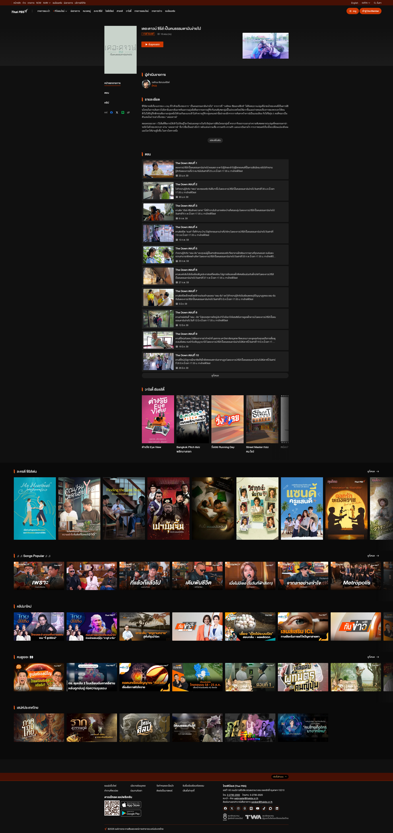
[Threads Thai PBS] (244, 808)
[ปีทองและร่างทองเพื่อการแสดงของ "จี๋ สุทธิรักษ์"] (39, 626)
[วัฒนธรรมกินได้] (197, 727)
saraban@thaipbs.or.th (261, 801)
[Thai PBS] (20, 11)
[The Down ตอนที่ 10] (158, 361)
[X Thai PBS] (231, 808)
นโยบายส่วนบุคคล (138, 785)
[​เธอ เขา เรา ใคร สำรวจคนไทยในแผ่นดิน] (303, 727)
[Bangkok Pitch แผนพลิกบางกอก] (193, 419)
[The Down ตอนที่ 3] (158, 211)
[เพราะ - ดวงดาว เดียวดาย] (39, 576)
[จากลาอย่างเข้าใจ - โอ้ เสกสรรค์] (303, 576)
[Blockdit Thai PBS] (270, 808)
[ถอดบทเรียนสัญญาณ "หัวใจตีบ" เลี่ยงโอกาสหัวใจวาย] (144, 677)
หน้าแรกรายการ (112, 83)
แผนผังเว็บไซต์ (110, 785)
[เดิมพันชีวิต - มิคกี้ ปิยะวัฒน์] (197, 576)
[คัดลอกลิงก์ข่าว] (128, 112)
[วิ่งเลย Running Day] (227, 419)
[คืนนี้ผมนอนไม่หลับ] (213, 508)
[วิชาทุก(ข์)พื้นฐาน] (257, 508)
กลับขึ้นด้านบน (278, 776)
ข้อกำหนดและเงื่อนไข (165, 785)
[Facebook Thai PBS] (225, 808)
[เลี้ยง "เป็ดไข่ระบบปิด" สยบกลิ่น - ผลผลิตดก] (250, 626)
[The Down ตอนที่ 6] (158, 276)
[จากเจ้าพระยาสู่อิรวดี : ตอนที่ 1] (250, 677)
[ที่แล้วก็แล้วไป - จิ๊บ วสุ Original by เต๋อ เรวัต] (144, 576)
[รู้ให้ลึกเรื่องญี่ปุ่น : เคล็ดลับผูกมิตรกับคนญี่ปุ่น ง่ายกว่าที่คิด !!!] (303, 677)
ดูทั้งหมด (215, 375)
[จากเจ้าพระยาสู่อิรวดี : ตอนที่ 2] (356, 677)
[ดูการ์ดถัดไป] (282, 416)
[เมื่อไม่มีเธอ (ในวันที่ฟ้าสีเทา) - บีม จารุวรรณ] (250, 576)
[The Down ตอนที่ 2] (158, 190)
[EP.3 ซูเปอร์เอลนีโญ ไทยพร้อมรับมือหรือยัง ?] (39, 677)
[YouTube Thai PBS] (257, 808)
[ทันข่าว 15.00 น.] (356, 626)
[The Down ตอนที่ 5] (158, 254)
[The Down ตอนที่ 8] (158, 318)
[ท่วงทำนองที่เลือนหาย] (124, 508)
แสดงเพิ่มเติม (215, 140)
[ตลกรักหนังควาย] (346, 508)
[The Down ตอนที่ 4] (158, 233)
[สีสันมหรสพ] (250, 727)
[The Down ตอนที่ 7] (158, 297)
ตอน (106, 92)
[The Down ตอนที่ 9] (158, 340)
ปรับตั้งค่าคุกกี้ (189, 790)
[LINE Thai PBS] (251, 808)
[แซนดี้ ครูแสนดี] (302, 508)
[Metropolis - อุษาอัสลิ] (356, 576)
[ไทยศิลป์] (144, 727)
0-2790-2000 (233, 794)
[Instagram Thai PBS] (238, 808)
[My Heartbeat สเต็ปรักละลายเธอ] (35, 508)
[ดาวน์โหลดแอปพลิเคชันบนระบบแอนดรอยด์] (131, 813)
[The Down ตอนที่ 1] (158, 169)
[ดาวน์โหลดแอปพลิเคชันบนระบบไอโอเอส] (131, 804)
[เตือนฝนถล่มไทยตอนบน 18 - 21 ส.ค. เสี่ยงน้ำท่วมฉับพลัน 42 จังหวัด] (197, 677)
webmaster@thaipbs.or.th (246, 798)
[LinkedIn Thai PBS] (276, 808)
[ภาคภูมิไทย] (39, 727)
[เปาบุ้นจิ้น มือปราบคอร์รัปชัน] (168, 508)
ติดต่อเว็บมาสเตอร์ (164, 790)
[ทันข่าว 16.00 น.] (197, 626)
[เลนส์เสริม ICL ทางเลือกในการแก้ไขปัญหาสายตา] (303, 626)
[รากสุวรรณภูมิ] (92, 727)
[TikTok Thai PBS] (264, 808)
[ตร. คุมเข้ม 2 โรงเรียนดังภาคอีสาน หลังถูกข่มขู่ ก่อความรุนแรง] (92, 677)
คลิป (106, 102)
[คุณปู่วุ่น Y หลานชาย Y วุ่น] (79, 508)
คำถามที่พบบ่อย (111, 790)
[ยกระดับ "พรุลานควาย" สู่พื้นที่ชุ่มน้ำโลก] (144, 626)
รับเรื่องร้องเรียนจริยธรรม (193, 785)
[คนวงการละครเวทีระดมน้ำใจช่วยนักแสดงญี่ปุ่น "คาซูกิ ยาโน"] (92, 626)
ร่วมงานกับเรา (136, 790)
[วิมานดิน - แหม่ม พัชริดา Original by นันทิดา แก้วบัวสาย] (92, 576)
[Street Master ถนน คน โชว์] (262, 419)
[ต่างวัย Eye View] (158, 419)
